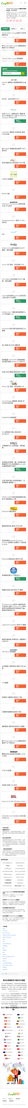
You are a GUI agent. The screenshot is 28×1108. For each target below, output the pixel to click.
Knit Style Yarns (20, 874)
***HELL (18, 579)
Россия (22, 1042)
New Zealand (8, 1052)
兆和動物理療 (7, 883)
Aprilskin (5, 969)
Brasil (21, 1017)
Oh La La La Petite (20, 871)
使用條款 (5, 1101)
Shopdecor (20, 883)
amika (4, 961)
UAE (21, 1052)
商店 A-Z (7, 973)
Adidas (4, 950)
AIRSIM (5, 967)
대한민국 (9, 1033)
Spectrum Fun (8, 877)
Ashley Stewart (7, 937)
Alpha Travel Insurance (9, 935)
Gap (4, 928)
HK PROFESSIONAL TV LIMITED (8, 871)
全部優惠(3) (5, 28)
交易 (17, 40)
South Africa (21, 1046)
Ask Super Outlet (8, 965)
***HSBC (18, 121)
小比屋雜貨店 (7, 880)
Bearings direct (20, 863)
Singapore (8, 1042)
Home (2, 973)
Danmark (8, 1027)
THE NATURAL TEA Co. (8, 885)
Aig (3, 948)
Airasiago (5, 946)
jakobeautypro (8, 874)
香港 (8, 1058)
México (21, 1036)
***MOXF (18, 301)
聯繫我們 (11, 1101)
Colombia (21, 1020)
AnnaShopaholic (7, 963)
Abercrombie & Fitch (8, 956)
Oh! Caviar (20, 865)
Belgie (8, 1017)
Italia (8, 1036)
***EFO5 (18, 469)
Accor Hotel (6, 933)
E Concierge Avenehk (8, 863)
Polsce (21, 1058)
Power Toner (20, 877)
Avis (4, 941)
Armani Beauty (7, 943)
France (21, 1027)
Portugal (8, 1055)
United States (8, 1014)
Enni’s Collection (20, 868)
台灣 (21, 1055)
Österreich (8, 1049)
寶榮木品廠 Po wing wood (20, 885)
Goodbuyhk (7, 868)
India (21, 1033)
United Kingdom (8, 1030)
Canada (9, 1020)
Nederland (8, 1039)
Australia (21, 1014)
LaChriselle (20, 880)
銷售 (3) (23, 28)
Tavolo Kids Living (14, 973)
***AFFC (18, 317)
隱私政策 (18, 1098)
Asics (4, 939)
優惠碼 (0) (14, 28)
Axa (4, 952)
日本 (21, 1030)
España (9, 1024)
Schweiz (21, 1049)
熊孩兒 (8, 865)
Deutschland (21, 1024)
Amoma (5, 930)
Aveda (4, 954)
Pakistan (21, 1039)
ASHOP (5, 958)
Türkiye (9, 1046)
